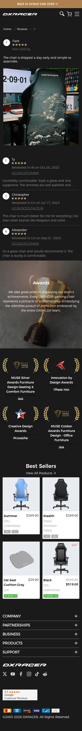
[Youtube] (14, 674)
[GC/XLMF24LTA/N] (61, 559)
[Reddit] (47, 674)
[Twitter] (6, 674)
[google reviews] (20, 695)
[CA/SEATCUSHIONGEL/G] (21, 559)
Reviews (22, 29)
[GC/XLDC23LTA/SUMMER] (21, 494)
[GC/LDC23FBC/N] (61, 494)
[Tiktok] (39, 674)
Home (7, 29)
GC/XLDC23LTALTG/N (27, 208)
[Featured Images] (41, 106)
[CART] (69, 14)
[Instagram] (31, 674)
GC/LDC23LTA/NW (25, 173)
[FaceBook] (23, 674)
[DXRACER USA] (31, 14)
